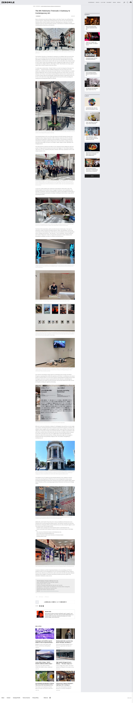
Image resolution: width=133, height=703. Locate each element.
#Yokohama (47, 596)
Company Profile (16, 697)
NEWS (114, 2)
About (3, 697)
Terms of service (26, 697)
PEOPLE (97, 2)
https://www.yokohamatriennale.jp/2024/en (50, 591)
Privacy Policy (36, 697)
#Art (36, 596)
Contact (8, 697)
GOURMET (109, 2)
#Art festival (41, 596)
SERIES (118, 2)
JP (124, 2)
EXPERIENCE (91, 2)
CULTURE (103, 2)
